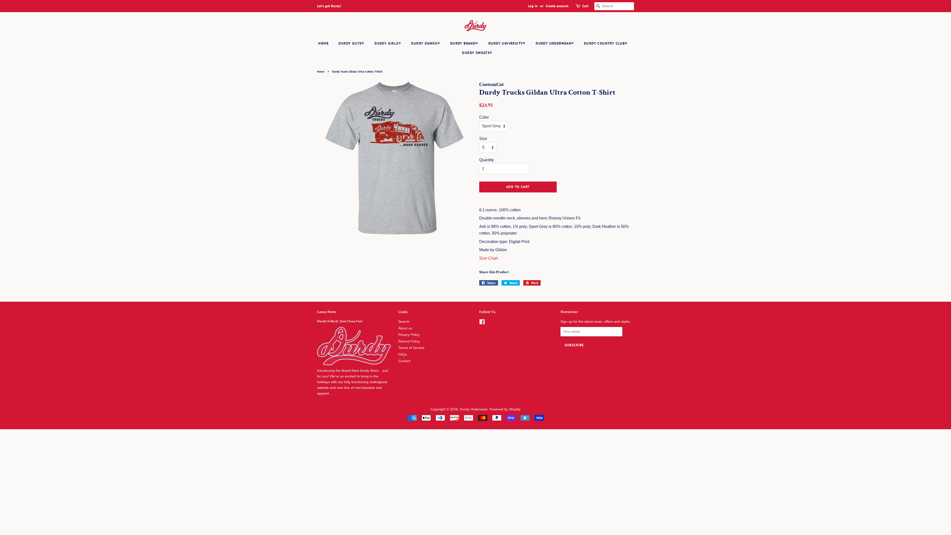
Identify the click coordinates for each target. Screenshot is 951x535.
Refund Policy (409, 341)
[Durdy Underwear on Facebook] (482, 323)
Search (403, 321)
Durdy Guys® (351, 43)
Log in (533, 6)
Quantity (486, 160)
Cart (585, 6)
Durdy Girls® (387, 43)
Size (483, 138)
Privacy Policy (409, 335)
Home (323, 43)
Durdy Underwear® (555, 43)
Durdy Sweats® (477, 53)
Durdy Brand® (464, 43)
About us (405, 328)
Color (484, 117)
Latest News (326, 312)
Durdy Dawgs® (425, 43)
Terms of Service (411, 348)
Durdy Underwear (473, 409)
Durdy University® (507, 43)
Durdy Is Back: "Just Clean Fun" (340, 321)
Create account (557, 6)
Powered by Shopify (505, 409)
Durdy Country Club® (606, 43)
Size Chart (488, 258)
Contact (404, 361)
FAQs (402, 354)
